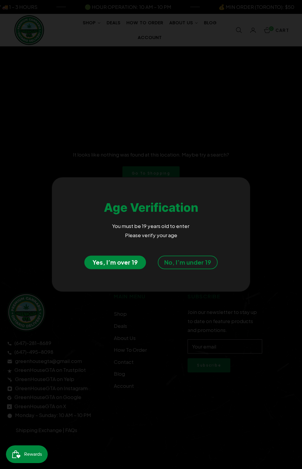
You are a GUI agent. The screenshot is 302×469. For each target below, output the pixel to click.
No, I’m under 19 (187, 262)
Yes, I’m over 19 (115, 262)
